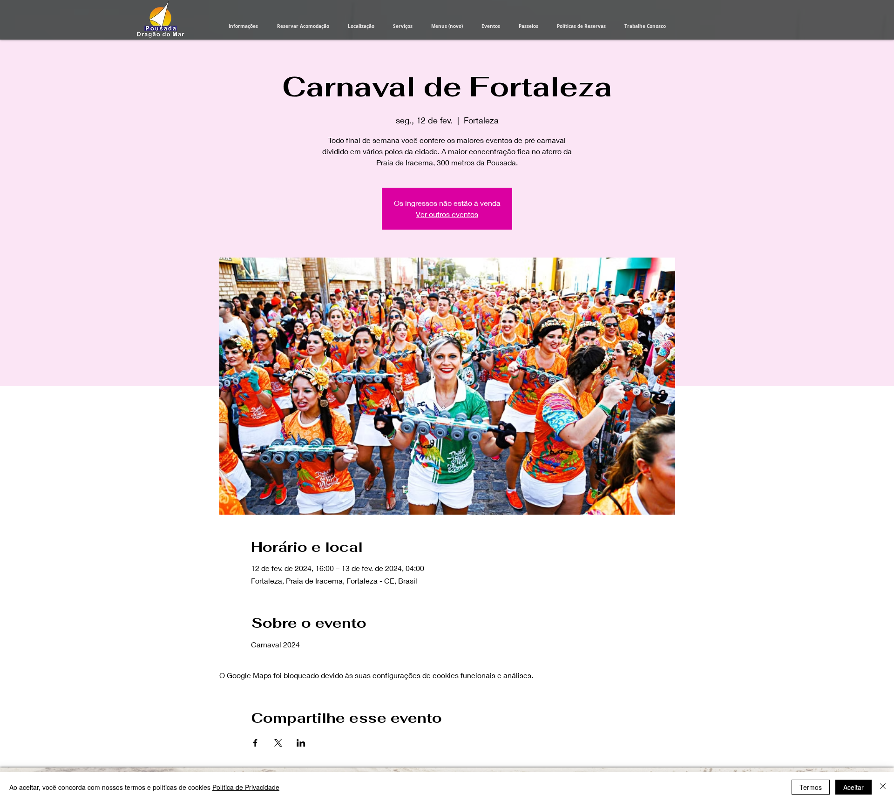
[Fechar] (882, 787)
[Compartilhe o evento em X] (278, 743)
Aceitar (853, 787)
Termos (810, 787)
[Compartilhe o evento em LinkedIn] (301, 743)
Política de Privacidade (245, 787)
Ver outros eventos (447, 214)
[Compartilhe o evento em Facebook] (255, 743)
